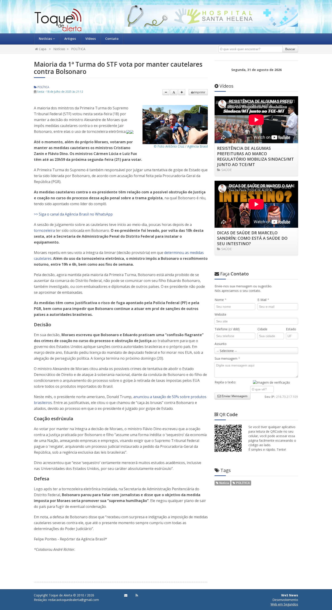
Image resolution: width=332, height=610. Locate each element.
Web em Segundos (284, 604)
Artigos (70, 38)
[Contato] (125, 595)
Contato (112, 38)
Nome (221, 300)
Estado (291, 329)
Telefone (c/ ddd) (227, 329)
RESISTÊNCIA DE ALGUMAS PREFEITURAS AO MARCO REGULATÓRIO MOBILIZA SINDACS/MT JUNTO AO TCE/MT (255, 156)
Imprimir (199, 92)
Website (220, 314)
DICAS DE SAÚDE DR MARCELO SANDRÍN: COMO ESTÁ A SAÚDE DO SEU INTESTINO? (252, 238)
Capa (42, 49)
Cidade (262, 329)
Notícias (46, 38)
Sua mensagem (227, 358)
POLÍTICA (78, 49)
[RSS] (137, 595)
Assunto (221, 344)
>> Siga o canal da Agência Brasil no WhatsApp (73, 214)
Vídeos (90, 38)
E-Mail (263, 300)
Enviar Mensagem (234, 396)
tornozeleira (44, 230)
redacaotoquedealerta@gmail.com (73, 600)
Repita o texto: (225, 382)
